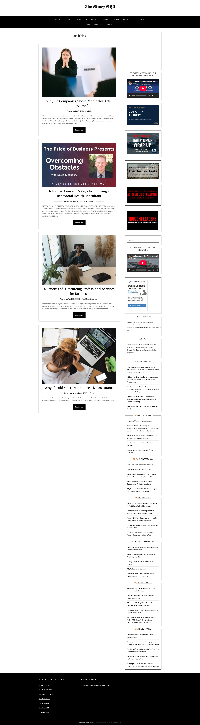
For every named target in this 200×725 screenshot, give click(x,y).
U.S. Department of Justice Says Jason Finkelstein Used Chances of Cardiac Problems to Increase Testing (143, 389)
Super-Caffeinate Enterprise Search (139, 469)
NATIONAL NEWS (92, 19)
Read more (79, 130)
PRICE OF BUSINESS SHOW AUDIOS (100, 25)
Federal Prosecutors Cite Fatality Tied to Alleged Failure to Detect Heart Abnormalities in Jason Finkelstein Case (143, 369)
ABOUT (57, 19)
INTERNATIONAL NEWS (122, 19)
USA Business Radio (144, 459)
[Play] (129, 95)
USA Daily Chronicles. (144, 541)
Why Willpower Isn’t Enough (136, 569)
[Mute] (153, 95)
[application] (143, 88)
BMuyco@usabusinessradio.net (138, 350)
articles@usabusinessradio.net (142, 344)
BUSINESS (106, 19)
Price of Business (144, 583)
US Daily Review (144, 629)
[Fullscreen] (157, 95)
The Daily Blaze (144, 415)
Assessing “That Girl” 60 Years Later (139, 421)
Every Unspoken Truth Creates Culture (140, 465)
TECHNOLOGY (140, 19)
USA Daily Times (144, 498)
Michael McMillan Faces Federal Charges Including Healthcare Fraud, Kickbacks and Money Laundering (141, 399)
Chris (92, 393)
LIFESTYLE (79, 19)
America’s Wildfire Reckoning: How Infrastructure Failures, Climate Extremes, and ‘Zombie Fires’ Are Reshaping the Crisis (143, 428)
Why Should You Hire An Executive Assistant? (79, 388)
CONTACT (67, 19)
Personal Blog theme (114, 722)
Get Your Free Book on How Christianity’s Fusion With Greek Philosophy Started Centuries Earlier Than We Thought (141, 619)
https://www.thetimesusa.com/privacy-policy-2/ (96, 685)
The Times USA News (90, 299)
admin (89, 111)
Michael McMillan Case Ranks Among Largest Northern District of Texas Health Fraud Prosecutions (142, 379)
